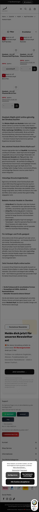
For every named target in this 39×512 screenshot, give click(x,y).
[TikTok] (14, 499)
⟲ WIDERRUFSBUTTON (10, 434)
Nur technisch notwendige (27, 475)
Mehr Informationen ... (19, 467)
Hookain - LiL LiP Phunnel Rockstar (26, 55)
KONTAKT (23, 414)
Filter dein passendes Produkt (10, 32)
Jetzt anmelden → (19, 372)
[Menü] (21, 9)
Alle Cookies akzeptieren (20, 482)
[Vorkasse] (19, 488)
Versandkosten (27, 504)
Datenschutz (16, 470)
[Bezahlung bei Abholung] (32, 488)
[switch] (34, 509)
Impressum (23, 470)
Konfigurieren (13, 475)
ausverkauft (10, 69)
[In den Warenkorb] (34, 68)
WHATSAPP (10, 414)
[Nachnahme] (25, 488)
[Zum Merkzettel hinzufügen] (16, 50)
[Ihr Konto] (30, 9)
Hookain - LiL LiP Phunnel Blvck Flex (9, 92)
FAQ (8, 419)
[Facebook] (3, 499)
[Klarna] (5, 488)
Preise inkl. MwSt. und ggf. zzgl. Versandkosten (27, 63)
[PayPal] (12, 488)
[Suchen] (25, 9)
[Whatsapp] (10, 499)
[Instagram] (7, 499)
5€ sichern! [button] (28, 2)
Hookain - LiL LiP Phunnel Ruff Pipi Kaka (10, 55)
